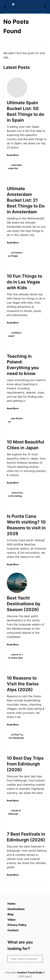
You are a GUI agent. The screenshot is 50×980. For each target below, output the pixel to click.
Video (11, 919)
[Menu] (4, 6)
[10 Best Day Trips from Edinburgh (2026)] (17, 743)
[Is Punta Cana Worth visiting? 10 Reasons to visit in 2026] (17, 501)
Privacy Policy (17, 925)
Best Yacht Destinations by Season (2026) (23, 603)
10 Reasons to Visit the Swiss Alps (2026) (23, 683)
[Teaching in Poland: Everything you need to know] (17, 341)
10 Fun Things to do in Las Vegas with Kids (24, 281)
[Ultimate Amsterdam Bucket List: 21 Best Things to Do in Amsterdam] (17, 173)
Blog (10, 914)
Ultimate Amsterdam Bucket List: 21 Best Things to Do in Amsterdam (26, 200)
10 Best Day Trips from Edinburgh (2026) (25, 763)
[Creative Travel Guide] (24, 7)
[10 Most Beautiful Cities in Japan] (17, 427)
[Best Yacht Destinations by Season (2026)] (17, 583)
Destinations (16, 909)
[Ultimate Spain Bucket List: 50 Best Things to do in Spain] (17, 87)
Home (11, 903)
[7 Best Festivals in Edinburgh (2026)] (17, 819)
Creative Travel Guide (29, 972)
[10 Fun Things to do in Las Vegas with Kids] (17, 261)
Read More (13, 155)
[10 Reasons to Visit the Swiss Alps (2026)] (17, 663)
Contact (13, 930)
